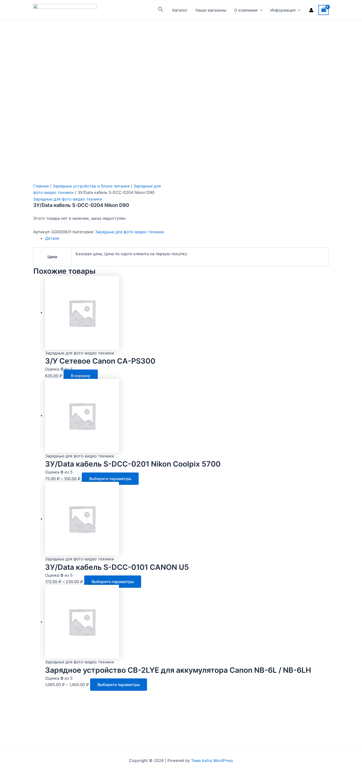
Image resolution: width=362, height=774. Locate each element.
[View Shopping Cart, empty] (323, 10)
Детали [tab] (52, 238)
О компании (246, 10)
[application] (260, 10)
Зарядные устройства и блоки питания (91, 186)
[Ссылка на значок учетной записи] (311, 10)
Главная (41, 186)
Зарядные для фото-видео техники (67, 199)
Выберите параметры (110, 478)
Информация (283, 10)
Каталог (180, 10)
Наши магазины (211, 10)
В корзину (80, 375)
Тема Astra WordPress (212, 760)
